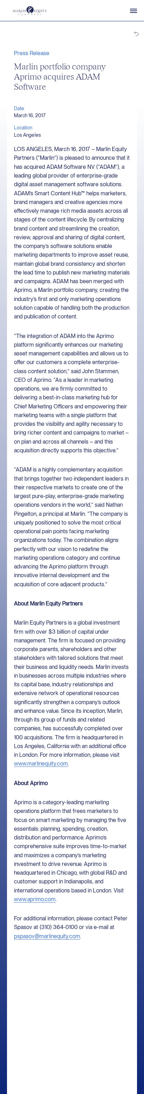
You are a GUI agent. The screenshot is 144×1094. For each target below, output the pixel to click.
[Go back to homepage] (30, 10)
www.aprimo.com (35, 899)
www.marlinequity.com (41, 763)
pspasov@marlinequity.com (47, 936)
